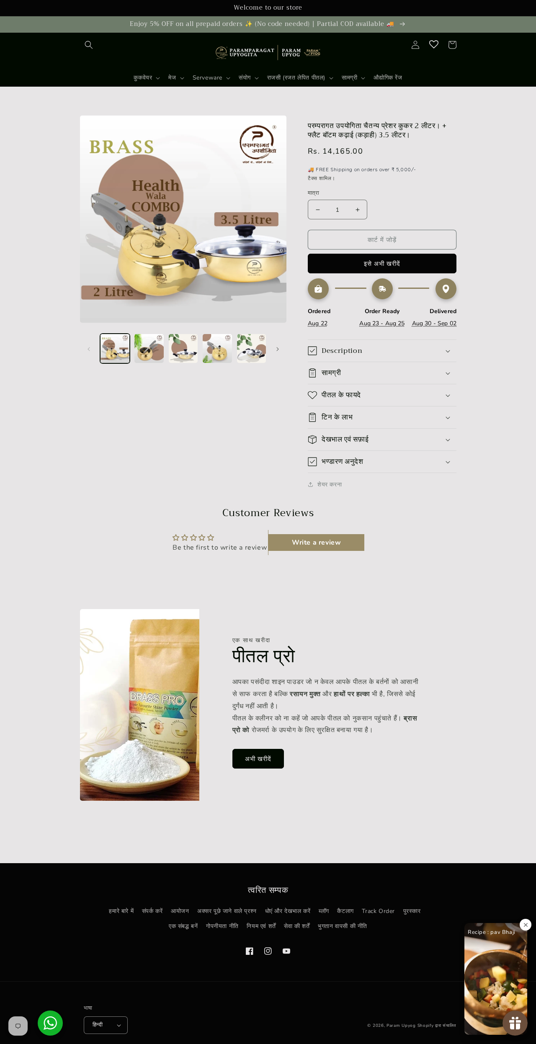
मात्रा (313, 193)
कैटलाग (345, 911)
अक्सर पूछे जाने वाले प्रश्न (227, 911)
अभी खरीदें (258, 759)
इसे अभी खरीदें (382, 264)
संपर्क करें (152, 911)
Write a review (316, 542)
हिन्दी (98, 1025)
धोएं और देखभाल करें (288, 911)
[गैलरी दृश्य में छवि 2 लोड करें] (149, 348)
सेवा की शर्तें (296, 926)
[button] (89, 45)
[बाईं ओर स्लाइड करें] (89, 348)
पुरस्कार (412, 911)
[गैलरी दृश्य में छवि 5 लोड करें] (251, 348)
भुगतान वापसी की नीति (342, 926)
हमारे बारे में (121, 911)
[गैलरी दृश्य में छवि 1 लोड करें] (115, 348)
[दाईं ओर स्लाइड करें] (277, 348)
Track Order (378, 911)
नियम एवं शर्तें (261, 926)
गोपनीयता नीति (222, 926)
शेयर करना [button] (329, 485)
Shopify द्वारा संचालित (437, 1026)
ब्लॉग (324, 911)
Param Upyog (401, 1026)
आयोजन (180, 911)
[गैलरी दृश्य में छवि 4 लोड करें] (217, 348)
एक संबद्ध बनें (183, 926)
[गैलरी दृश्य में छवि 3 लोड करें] (183, 348)
